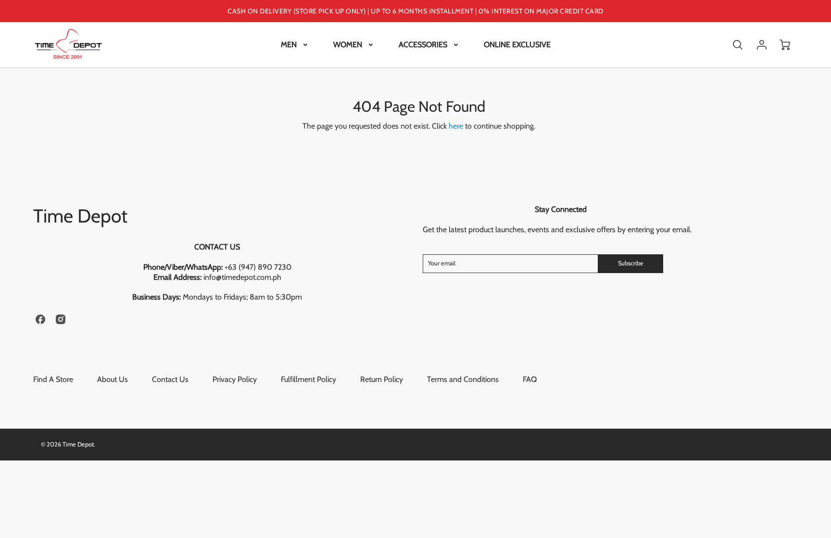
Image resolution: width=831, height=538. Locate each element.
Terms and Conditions (463, 379)
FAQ (530, 379)
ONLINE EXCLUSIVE (517, 44)
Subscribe (630, 263)
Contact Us (170, 379)
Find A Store (53, 379)
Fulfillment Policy (308, 379)
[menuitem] (295, 45)
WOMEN (347, 44)
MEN (289, 44)
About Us (112, 379)
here (456, 126)
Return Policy (381, 379)
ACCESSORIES (423, 44)
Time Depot (80, 215)
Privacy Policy (235, 379)
